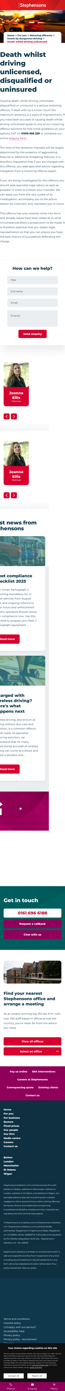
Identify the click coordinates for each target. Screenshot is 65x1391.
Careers (8, 1142)
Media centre (12, 1138)
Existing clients (48, 1087)
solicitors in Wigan (46, 1193)
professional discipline (16, 1209)
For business (12, 1117)
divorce (17, 1205)
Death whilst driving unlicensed (27, 41)
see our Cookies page (40, 1365)
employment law (36, 1209)
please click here (35, 1367)
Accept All (13, 1376)
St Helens (10, 1169)
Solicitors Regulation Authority (24, 1239)
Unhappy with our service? (20, 1327)
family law (8, 1205)
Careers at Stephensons (32, 1079)
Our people (11, 1130)
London (8, 1161)
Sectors (8, 1121)
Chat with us (32, 934)
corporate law (52, 1209)
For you (22, 35)
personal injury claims (32, 1201)
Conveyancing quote (20, 1087)
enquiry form (17, 138)
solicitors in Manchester (33, 1189)
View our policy (29, 1268)
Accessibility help (14, 1331)
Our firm (9, 1134)
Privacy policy (12, 1335)
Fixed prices (11, 1126)
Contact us (33, 1095)
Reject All (37, 1376)
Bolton (8, 1157)
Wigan (8, 1173)
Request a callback (32, 923)
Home (11, 35)
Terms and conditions (17, 1319)
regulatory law (11, 1213)
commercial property (32, 1213)
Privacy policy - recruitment (20, 1339)
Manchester (11, 1165)
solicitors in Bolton (12, 1189)
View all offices (32, 1041)
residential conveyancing (38, 1205)
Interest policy (12, 1323)
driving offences (52, 1201)
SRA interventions (43, 1071)
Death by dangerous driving (24, 38)
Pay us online (18, 1071)
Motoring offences (41, 35)
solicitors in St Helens (22, 1193)
